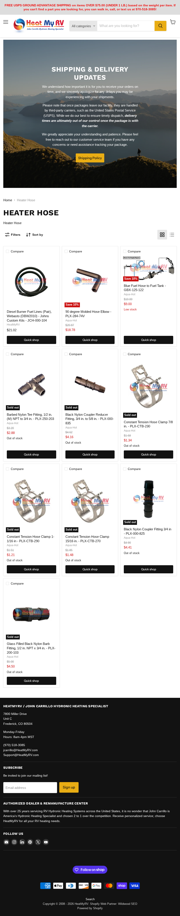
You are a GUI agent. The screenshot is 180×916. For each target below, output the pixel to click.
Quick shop (31, 340)
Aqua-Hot (71, 320)
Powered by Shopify (90, 908)
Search (90, 899)
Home (7, 200)
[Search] (160, 26)
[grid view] (162, 234)
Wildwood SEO (127, 903)
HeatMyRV (13, 324)
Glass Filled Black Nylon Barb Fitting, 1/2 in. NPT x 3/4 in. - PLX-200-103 (31, 648)
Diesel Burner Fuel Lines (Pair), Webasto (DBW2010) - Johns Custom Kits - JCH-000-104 (29, 316)
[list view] (172, 234)
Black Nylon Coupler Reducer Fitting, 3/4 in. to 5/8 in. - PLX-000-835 (89, 419)
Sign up (69, 787)
